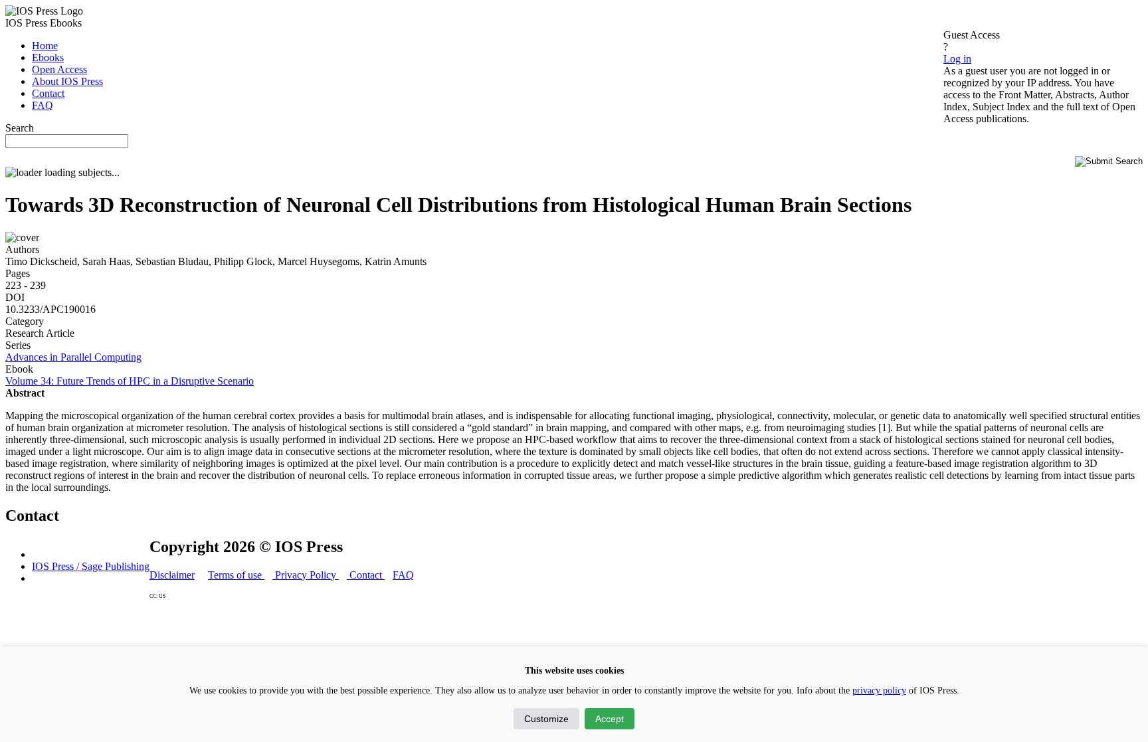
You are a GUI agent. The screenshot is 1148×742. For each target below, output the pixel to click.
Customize (546, 718)
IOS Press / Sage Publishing (90, 566)
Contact (366, 575)
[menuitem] (45, 45)
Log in (957, 58)
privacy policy (879, 691)
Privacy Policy (305, 575)
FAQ (403, 575)
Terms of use (236, 575)
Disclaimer (172, 575)
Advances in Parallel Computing (73, 357)
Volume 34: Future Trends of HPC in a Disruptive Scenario (129, 381)
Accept (609, 718)
